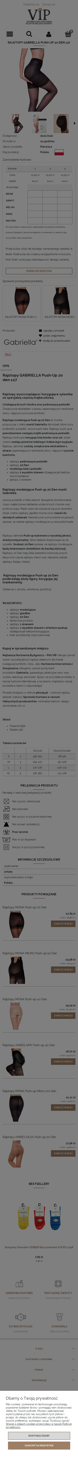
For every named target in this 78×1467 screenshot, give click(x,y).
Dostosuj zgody (39, 1436)
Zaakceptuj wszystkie (39, 1445)
